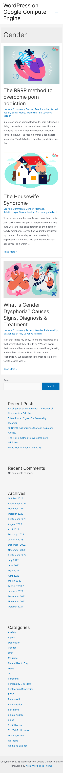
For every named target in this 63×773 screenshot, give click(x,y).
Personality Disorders (19, 684)
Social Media (18, 112)
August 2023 (15, 524)
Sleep (11, 720)
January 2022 (15, 591)
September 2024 (17, 503)
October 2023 (15, 513)
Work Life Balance (18, 745)
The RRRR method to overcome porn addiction (28, 96)
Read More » (10, 251)
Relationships (42, 109)
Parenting (13, 678)
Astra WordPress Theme (39, 765)
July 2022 (13, 560)
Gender (29, 109)
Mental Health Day (18, 663)
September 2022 (17, 555)
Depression (14, 642)
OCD (10, 673)
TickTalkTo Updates (18, 730)
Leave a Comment (14, 109)
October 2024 (15, 498)
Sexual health (26, 212)
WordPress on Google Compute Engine (24, 12)
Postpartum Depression (20, 689)
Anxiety (30, 330)
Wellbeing (32, 112)
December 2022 (17, 544)
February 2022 (16, 586)
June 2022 (13, 565)
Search (7, 380)
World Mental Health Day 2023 (24, 447)
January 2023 (15, 539)
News (11, 668)
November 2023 (17, 508)
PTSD (11, 694)
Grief (10, 653)
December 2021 (16, 596)
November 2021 (16, 601)
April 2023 (13, 529)
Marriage (39, 208)
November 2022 (17, 550)
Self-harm (13, 709)
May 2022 (13, 570)
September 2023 (17, 519)
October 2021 (15, 606)
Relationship (14, 699)
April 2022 (13, 575)
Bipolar (11, 637)
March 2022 (14, 580)
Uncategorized (16, 735)
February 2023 (16, 534)
